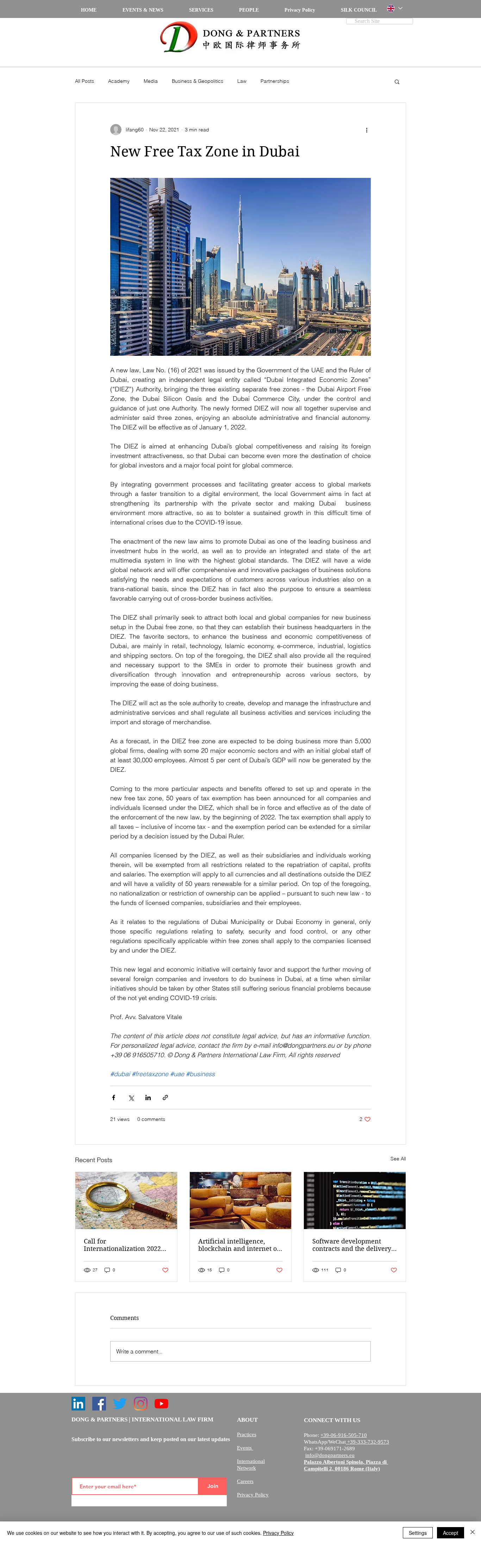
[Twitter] (120, 1403)
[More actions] (366, 129)
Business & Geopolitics (197, 81)
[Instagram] (141, 1403)
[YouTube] (161, 1403)
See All (398, 1158)
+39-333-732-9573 (367, 1442)
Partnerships (275, 81)
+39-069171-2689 (335, 1448)
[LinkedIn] (78, 1403)
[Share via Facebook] (113, 1097)
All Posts (84, 81)
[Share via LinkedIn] (148, 1097)
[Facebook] (99, 1403)
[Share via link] (165, 1097)
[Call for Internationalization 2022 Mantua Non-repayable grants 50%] (126, 1200)
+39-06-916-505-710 (343, 1435)
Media (151, 81)
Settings (418, 1532)
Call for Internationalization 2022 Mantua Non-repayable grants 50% (122, 1245)
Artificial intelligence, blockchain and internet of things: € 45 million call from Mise (238, 1245)
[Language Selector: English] (394, 8)
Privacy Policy (278, 1532)
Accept (450, 1532)
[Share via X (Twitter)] (130, 1097)
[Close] (472, 1532)
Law (241, 81)
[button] (397, 81)
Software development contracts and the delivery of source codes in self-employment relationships (352, 1245)
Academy (119, 81)
